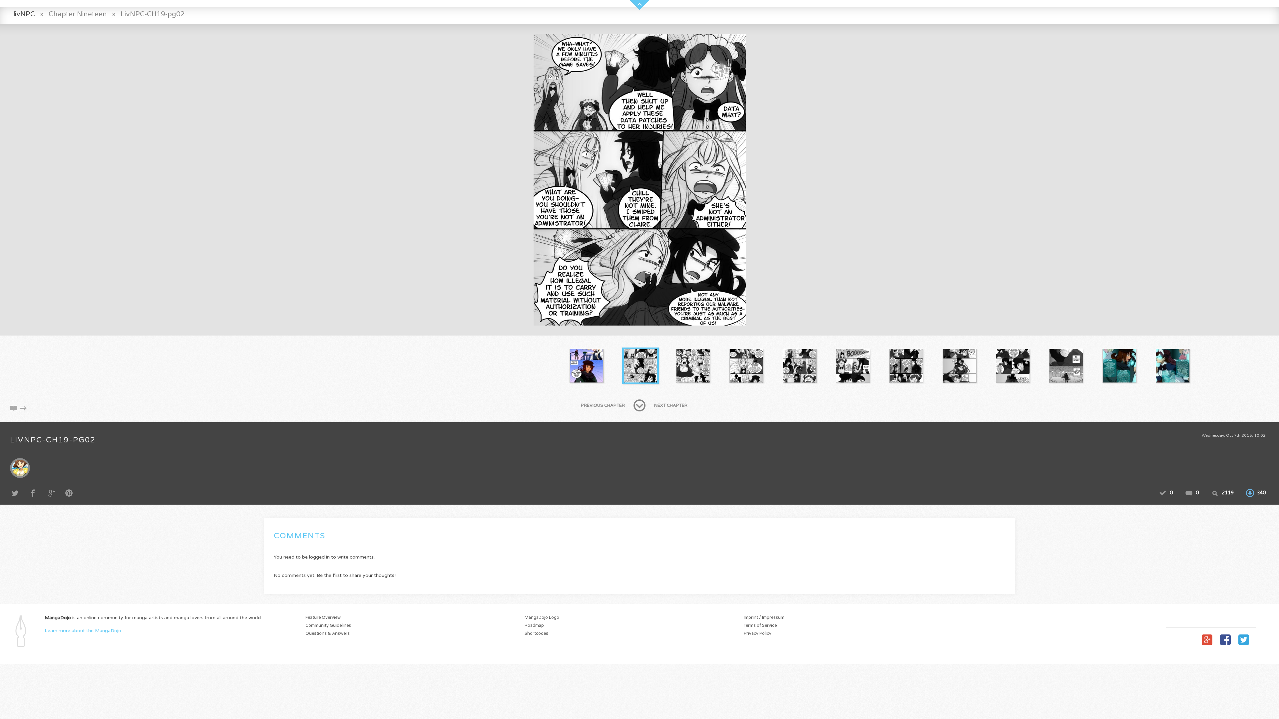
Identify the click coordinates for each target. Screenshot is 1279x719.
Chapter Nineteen (78, 14)
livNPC (24, 14)
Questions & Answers (327, 633)
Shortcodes (536, 633)
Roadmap (534, 625)
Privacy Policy (757, 633)
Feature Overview (323, 617)
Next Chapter (670, 405)
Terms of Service (760, 625)
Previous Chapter (603, 405)
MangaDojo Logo (542, 617)
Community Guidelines (328, 625)
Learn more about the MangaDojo (83, 630)
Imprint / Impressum (764, 617)
